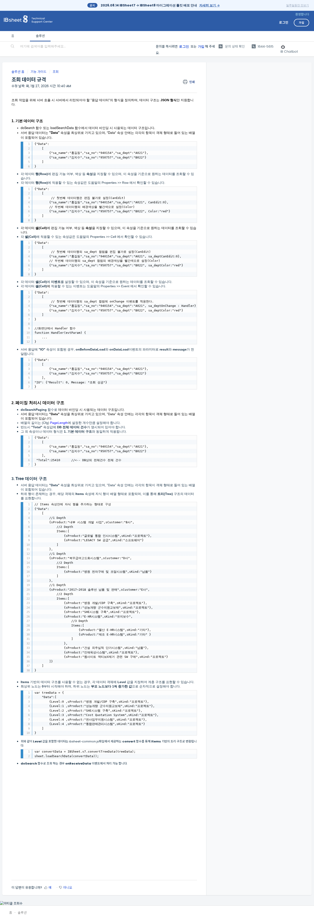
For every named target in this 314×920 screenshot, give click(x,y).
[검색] (13, 46)
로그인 (184, 46)
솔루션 (40, 36)
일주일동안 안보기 (297, 5)
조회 (56, 71)
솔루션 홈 (18, 71)
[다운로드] (148, 413)
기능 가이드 (38, 71)
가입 (201, 46)
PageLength (59, 423)
